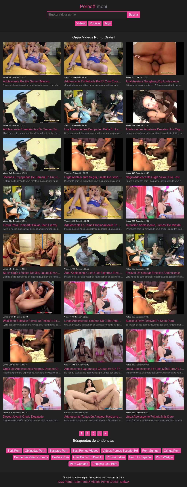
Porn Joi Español (140, 457)
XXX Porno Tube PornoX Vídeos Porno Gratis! (88, 481)
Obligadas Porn (35, 450)
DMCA (124, 481)
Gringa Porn (172, 450)
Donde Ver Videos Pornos (31, 457)
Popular (95, 23)
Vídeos (80, 23)
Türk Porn (14, 450)
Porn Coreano (79, 463)
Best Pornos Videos (85, 450)
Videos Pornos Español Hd (120, 450)
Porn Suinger (150, 450)
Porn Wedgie (164, 457)
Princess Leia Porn (105, 463)
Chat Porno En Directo (87, 457)
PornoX (93, 6)
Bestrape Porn (58, 450)
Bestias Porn (60, 457)
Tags (107, 23)
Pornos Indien (116, 457)
